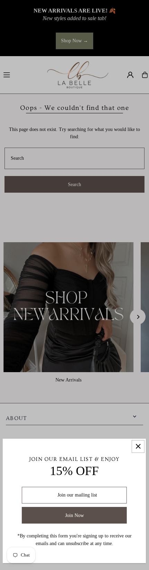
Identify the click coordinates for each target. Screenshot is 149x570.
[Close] (138, 446)
